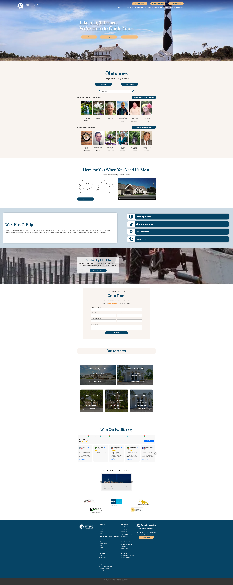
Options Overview (103, 525)
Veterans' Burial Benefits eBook (127, 543)
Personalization (102, 527)
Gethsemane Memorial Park (127, 525)
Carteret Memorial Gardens (127, 527)
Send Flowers (124, 519)
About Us (101, 513)
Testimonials (101, 519)
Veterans (101, 535)
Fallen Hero (101, 536)
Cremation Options (103, 531)
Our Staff (101, 517)
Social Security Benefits (104, 556)
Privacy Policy (110, 568)
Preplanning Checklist (125, 537)
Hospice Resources (103, 546)
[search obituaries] (132, 91)
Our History (101, 515)
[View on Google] (80, 448)
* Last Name (120, 313)
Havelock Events (124, 546)
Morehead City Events (125, 545)
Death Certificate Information (105, 559)
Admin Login (123, 568)
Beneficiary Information (104, 557)
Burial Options (102, 529)
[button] (78, 453)
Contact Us (101, 521)
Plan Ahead (123, 534)
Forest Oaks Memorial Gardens (127, 529)
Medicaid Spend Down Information (106, 554)
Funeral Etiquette (102, 548)
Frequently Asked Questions (105, 550)
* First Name (94, 313)
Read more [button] (82, 459)
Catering (101, 538)
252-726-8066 (112, 303)
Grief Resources (102, 545)
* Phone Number (96, 318)
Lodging (100, 552)
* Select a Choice (96, 307)
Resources (101, 543)
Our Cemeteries (124, 524)
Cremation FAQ (102, 533)
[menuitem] (121, 7)
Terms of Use (117, 568)
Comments (94, 324)
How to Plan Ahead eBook (126, 541)
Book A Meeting (124, 536)
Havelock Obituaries (125, 517)
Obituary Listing (124, 513)
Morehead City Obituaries (126, 515)
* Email (119, 318)
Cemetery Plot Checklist (126, 539)
